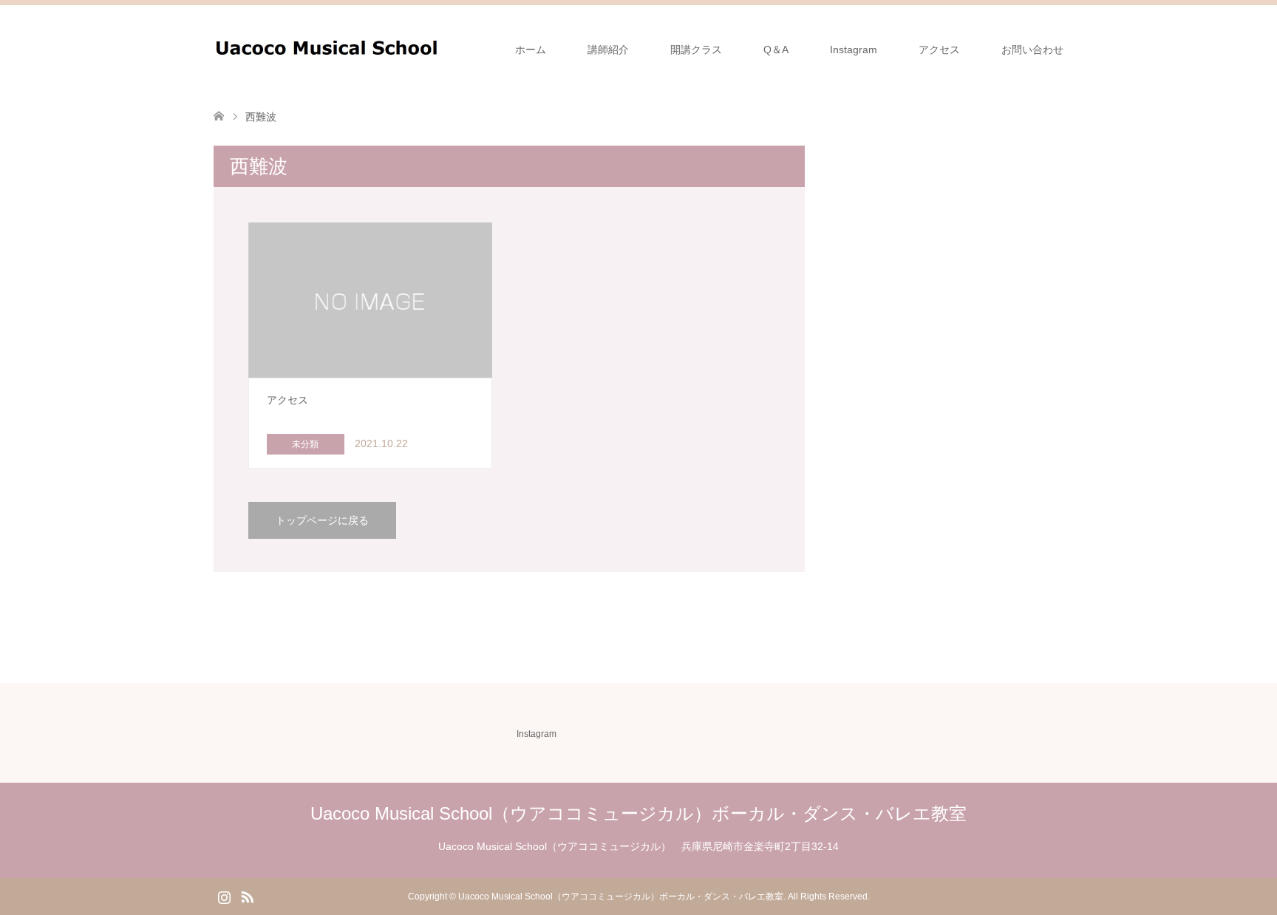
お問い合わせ (1032, 49)
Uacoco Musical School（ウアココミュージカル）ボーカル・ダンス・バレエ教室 (638, 813)
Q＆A (776, 49)
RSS (247, 896)
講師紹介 (608, 49)
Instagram (853, 49)
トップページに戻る (322, 520)
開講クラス (696, 49)
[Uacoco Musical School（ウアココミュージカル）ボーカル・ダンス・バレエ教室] (440, 49)
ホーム (530, 49)
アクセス (939, 49)
